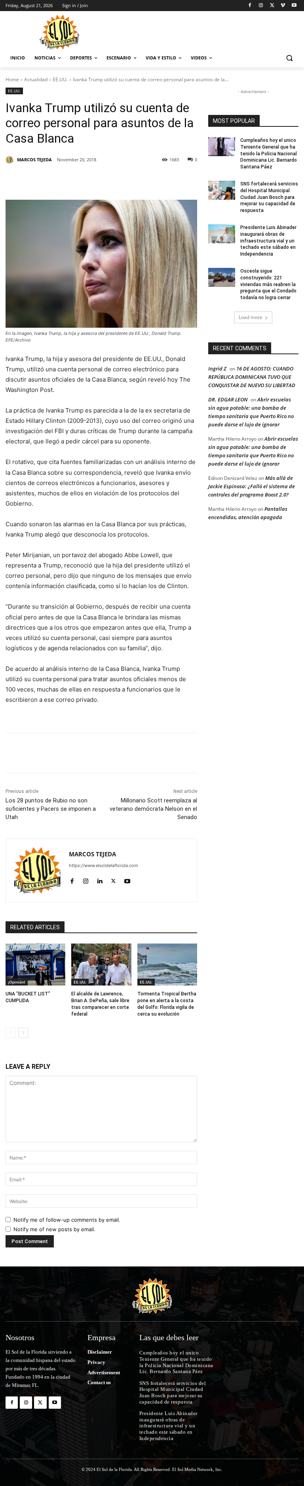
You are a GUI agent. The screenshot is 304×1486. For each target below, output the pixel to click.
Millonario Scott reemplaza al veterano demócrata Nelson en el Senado (153, 809)
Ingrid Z (217, 368)
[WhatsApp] (151, 180)
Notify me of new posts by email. (54, 1229)
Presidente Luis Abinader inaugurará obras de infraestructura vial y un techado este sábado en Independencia (268, 241)
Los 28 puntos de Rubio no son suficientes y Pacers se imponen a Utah (51, 809)
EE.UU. (60, 79)
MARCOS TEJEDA (34, 159)
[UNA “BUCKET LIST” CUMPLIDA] (35, 965)
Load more (250, 317)
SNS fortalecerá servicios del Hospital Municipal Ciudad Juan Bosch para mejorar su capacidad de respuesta (269, 197)
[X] (272, 5)
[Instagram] (261, 5)
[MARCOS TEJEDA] (11, 160)
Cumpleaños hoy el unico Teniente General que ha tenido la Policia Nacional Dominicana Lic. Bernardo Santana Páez (268, 154)
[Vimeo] (282, 5)
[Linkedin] (115, 180)
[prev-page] (10, 1033)
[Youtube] (293, 5)
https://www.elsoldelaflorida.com (103, 865)
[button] (289, 58)
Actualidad (36, 79)
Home (12, 79)
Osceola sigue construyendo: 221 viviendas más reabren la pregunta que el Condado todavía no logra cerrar (268, 284)
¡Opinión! (16, 982)
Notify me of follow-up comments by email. (66, 1220)
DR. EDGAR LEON (227, 399)
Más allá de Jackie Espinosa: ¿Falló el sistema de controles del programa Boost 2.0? (251, 486)
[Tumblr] (133, 180)
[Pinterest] (96, 180)
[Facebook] (250, 5)
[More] (170, 180)
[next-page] (23, 1033)
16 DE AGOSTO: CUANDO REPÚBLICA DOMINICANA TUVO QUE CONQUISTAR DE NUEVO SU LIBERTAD (251, 377)
